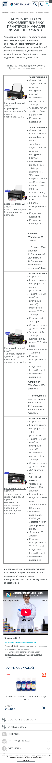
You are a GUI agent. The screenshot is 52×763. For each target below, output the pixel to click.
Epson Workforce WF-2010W (15, 104)
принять (26, 760)
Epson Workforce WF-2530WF (15, 349)
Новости (13, 12)
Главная (4, 12)
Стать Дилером (17, 727)
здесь (40, 757)
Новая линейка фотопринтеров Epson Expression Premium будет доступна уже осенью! (23, 655)
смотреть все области (22, 720)
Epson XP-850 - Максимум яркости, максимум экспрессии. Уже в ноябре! (26, 647)
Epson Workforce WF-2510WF (15, 205)
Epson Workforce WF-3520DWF (15, 490)
